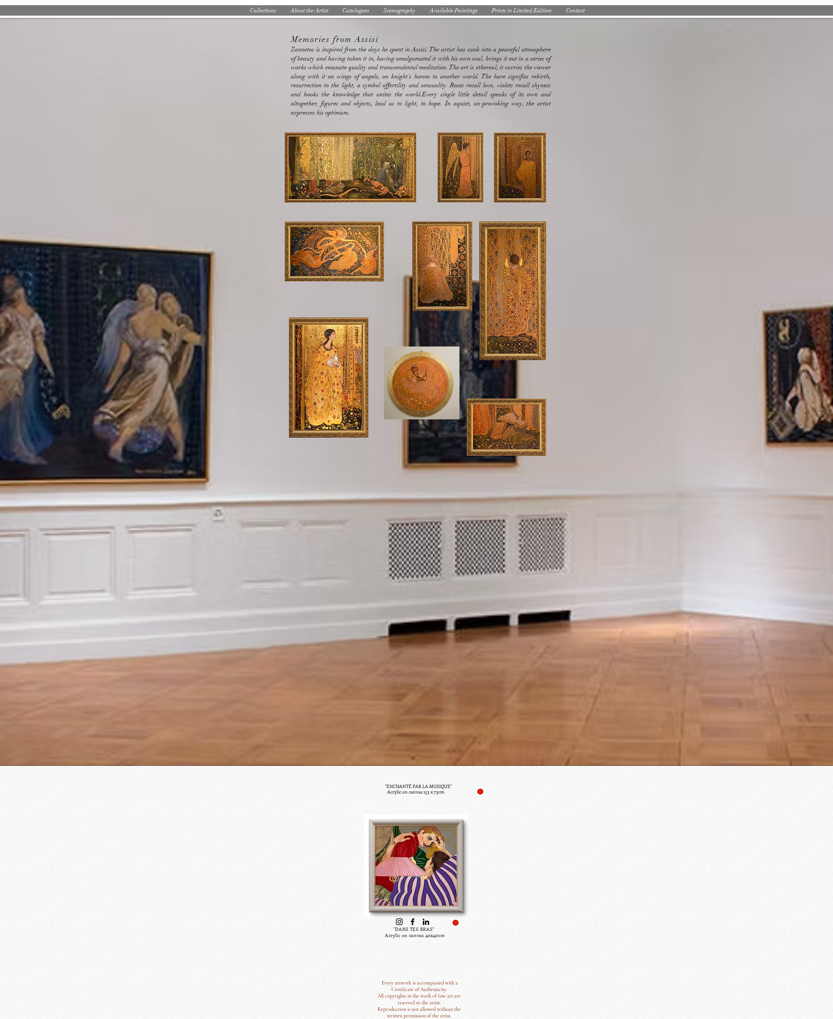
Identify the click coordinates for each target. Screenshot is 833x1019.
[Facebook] (412, 921)
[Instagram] (399, 921)
